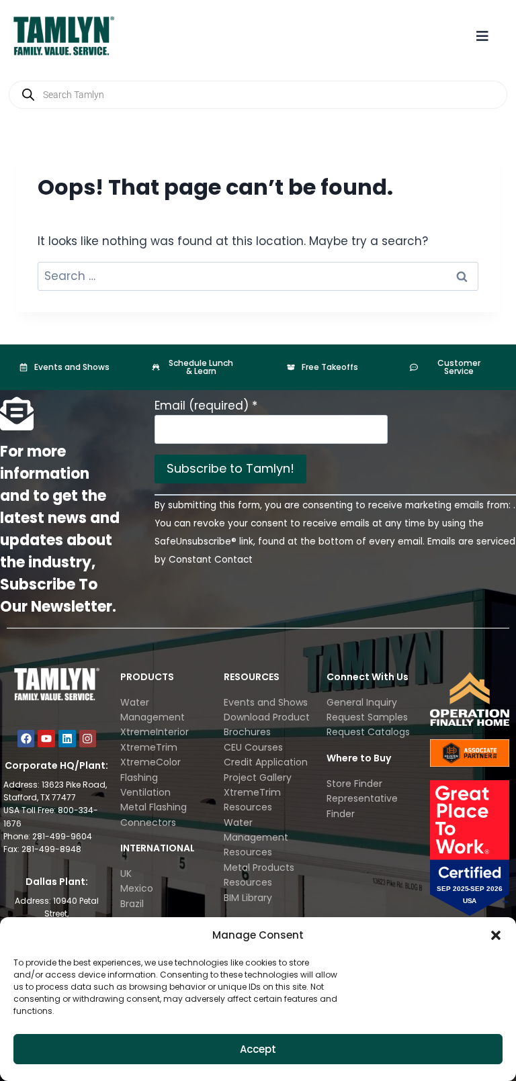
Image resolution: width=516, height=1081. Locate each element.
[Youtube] (46, 738)
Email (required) (206, 405)
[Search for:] (258, 276)
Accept (258, 1049)
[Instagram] (88, 738)
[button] (496, 935)
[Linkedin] (67, 738)
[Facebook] (26, 738)
